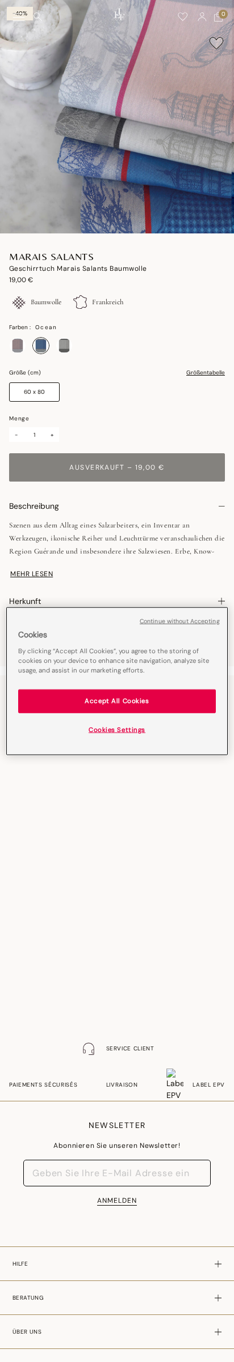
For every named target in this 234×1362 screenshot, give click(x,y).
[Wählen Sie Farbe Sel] (64, 345)
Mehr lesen (31, 573)
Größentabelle (205, 373)
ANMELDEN (117, 1200)
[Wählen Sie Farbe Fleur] (17, 345)
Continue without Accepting (180, 621)
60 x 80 (34, 391)
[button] (202, 17)
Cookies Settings (117, 729)
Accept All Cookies (117, 700)
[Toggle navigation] (18, 17)
